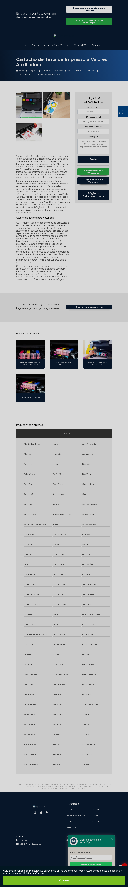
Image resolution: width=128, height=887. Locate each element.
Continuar (64, 880)
